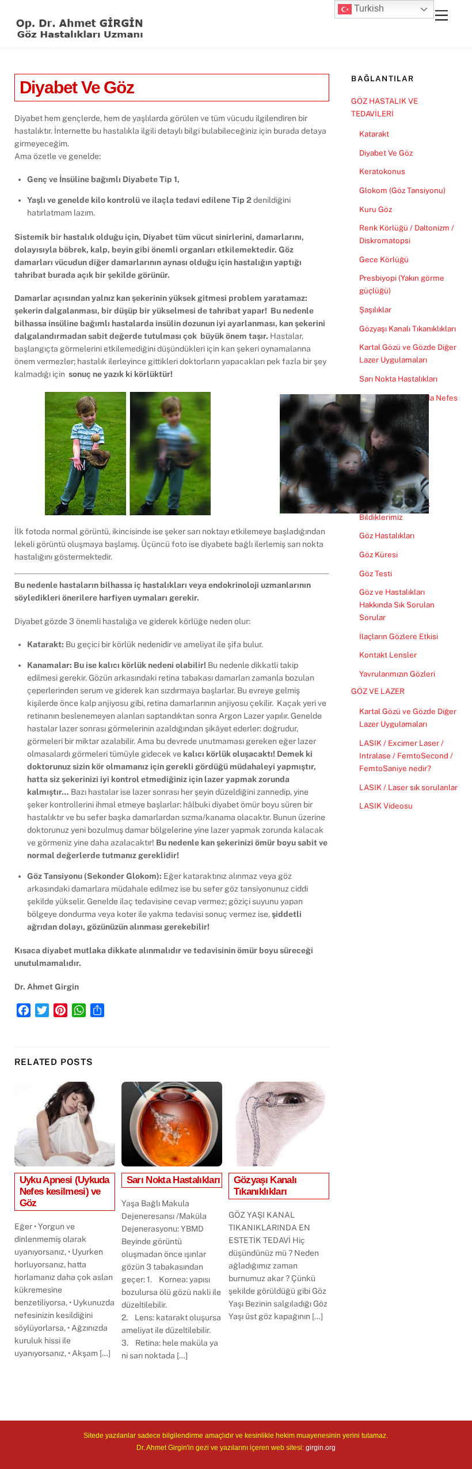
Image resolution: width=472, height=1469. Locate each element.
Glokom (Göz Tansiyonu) (402, 190)
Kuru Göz (375, 209)
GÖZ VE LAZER (378, 691)
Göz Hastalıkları (386, 535)
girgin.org (321, 1448)
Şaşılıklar (375, 309)
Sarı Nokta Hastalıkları (173, 1180)
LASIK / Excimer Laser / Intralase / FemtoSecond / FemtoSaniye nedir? (406, 755)
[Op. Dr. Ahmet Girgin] (80, 33)
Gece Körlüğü (384, 259)
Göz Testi (375, 573)
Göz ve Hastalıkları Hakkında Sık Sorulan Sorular (397, 604)
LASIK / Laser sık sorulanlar (408, 787)
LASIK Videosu (386, 805)
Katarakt (374, 133)
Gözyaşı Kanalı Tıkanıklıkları (265, 1186)
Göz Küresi (378, 554)
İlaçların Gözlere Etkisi (398, 636)
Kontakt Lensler (388, 654)
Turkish (368, 8)
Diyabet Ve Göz (77, 87)
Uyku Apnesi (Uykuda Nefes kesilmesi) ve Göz (64, 1192)
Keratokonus (382, 171)
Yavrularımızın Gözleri (397, 673)
